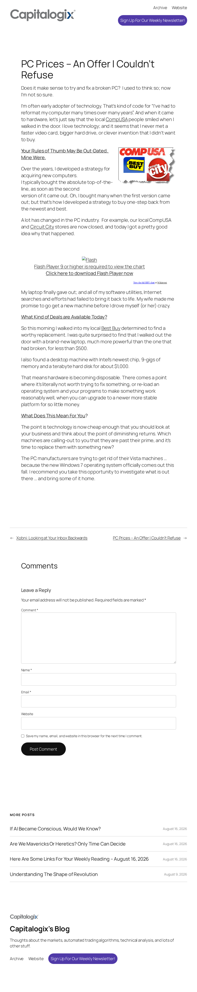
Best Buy (110, 328)
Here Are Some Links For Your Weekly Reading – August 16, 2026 (79, 859)
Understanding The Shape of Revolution (54, 874)
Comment (29, 610)
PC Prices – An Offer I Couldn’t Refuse (147, 538)
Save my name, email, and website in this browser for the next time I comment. (84, 736)
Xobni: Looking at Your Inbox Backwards (51, 538)
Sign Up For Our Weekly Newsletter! (152, 20)
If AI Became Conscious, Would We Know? (55, 828)
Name (26, 670)
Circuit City (42, 226)
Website (27, 714)
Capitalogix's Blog (39, 929)
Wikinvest (162, 282)
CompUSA (117, 119)
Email (26, 692)
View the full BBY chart (144, 282)
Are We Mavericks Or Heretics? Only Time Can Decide (68, 843)
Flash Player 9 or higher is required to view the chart (89, 269)
